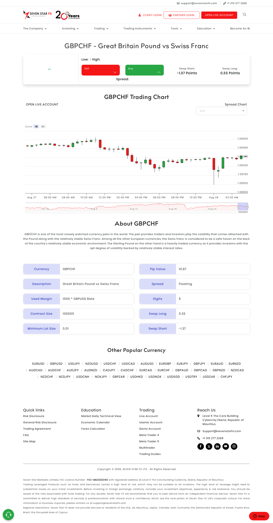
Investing (68, 28)
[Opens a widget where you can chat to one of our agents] (259, 516)
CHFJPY (226, 377)
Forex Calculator (93, 429)
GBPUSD (56, 364)
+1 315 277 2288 (237, 3)
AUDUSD (147, 364)
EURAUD (217, 364)
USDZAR (209, 377)
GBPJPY (199, 364)
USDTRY (191, 377)
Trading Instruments (138, 28)
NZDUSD (91, 364)
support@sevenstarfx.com (199, 3)
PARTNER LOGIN (183, 15)
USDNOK (155, 377)
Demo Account (150, 429)
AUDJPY (73, 370)
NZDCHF (47, 377)
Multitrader (147, 448)
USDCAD (128, 364)
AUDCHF (54, 370)
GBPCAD (200, 370)
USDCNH (82, 377)
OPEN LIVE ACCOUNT (219, 15)
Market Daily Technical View (101, 416)
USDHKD (136, 377)
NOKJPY (101, 377)
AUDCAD (36, 370)
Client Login (152, 15)
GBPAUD (181, 370)
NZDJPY (65, 377)
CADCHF (127, 370)
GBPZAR (119, 377)
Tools (174, 28)
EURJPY (182, 364)
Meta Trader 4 (149, 435)
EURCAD (145, 370)
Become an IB (240, 28)
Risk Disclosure (33, 416)
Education (204, 28)
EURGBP (165, 364)
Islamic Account (150, 422)
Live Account (148, 416)
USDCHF (110, 364)
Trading (99, 28)
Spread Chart (236, 104)
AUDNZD (90, 370)
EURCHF (164, 370)
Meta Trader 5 (149, 441)
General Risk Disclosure (40, 422)
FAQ (26, 435)
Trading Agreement (37, 429)
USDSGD (173, 377)
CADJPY (109, 370)
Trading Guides (150, 454)
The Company (33, 28)
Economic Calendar (95, 422)
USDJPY (74, 364)
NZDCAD (237, 370)
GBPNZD (219, 370)
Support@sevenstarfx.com (222, 431)
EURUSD (38, 364)
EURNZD (235, 364)
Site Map (29, 441)
